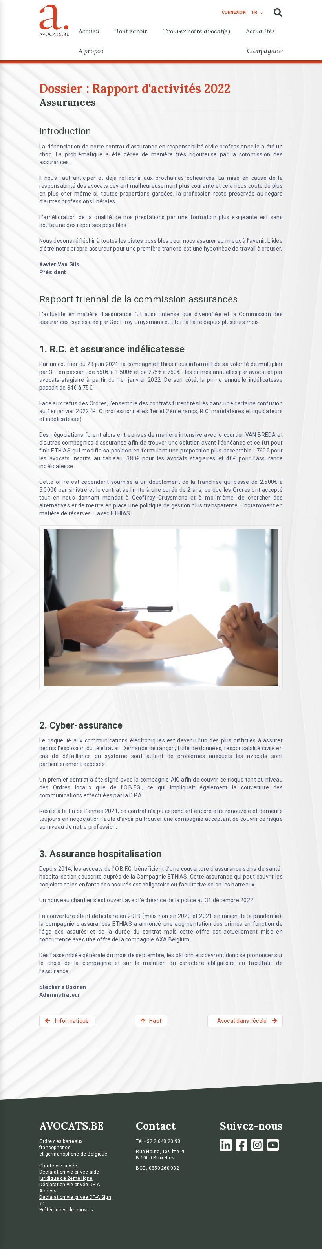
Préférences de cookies (66, 1209)
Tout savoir (131, 31)
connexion (234, 12)
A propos (91, 51)
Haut (155, 1021)
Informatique (71, 1021)
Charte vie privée (58, 1165)
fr (254, 12)
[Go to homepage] (54, 18)
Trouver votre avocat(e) (196, 31)
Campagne (262, 51)
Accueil (89, 31)
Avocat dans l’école (242, 1021)
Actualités (260, 31)
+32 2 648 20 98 (162, 1141)
